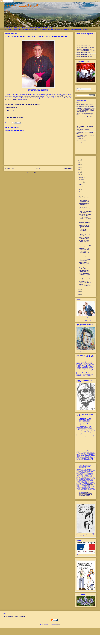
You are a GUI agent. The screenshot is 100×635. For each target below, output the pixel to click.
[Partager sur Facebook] (19, 123)
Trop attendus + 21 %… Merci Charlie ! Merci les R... (84, 230)
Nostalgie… (79, 146)
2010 (79, 294)
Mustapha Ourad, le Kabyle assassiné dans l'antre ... (84, 249)
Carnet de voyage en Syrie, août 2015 (84, 56)
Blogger (58, 624)
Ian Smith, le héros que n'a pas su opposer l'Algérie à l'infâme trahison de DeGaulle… (85, 114)
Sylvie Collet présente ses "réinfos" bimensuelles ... (84, 201)
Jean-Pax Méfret (80, 142)
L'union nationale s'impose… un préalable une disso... (85, 243)
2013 (79, 289)
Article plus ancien (66, 168)
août (80, 184)
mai (80, 189)
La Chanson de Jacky (81, 149)
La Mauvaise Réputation (81, 144)
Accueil (38, 168)
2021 (79, 165)
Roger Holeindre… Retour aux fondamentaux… (83, 130)
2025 (79, 159)
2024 (79, 160)
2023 (79, 162)
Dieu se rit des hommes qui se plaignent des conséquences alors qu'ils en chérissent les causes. (85, 494)
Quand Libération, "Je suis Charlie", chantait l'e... (84, 220)
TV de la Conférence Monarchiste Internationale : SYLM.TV (83, 152)
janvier (80, 196)
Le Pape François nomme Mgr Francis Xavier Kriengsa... (85, 266)
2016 (79, 174)
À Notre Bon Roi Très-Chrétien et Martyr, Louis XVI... (85, 212)
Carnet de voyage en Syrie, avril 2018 (84, 41)
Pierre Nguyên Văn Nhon (61, 97)
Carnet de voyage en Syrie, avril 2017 (84, 45)
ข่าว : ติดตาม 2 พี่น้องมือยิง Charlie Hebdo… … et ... (84, 252)
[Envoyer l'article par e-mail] (12, 122)
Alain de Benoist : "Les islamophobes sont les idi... (85, 218)
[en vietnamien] (14, 117)
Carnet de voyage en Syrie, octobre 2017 (85, 43)
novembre (81, 179)
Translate (82, 90)
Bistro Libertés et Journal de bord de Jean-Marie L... (85, 207)
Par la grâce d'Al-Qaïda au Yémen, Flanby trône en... (84, 241)
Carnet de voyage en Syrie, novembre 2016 (85, 47)
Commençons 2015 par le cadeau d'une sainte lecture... (85, 285)
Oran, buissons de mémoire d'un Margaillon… (86, 106)
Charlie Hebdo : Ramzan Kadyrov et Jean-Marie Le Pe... (84, 226)
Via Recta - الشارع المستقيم (21, 5)
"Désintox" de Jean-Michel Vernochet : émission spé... (84, 238)
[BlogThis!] (16, 123)
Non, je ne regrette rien (81, 140)
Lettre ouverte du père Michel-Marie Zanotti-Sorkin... (85, 215)
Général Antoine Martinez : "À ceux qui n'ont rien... (84, 204)
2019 (79, 169)
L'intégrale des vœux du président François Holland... (85, 282)
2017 (79, 172)
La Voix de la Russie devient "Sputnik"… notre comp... (84, 198)
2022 (79, 164)
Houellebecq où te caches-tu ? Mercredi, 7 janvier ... (85, 246)
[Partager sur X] (18, 123)
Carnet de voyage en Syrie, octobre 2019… (85, 39)
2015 (79, 176)
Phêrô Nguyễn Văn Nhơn (11, 99)
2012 (79, 291)
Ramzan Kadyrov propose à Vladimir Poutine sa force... (84, 271)
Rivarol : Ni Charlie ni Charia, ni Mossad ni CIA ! (85, 209)
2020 (79, 167)
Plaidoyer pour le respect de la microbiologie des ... (85, 260)
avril (80, 191)
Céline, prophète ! (89, 484)
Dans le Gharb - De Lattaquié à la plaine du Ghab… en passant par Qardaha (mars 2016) (86, 50)
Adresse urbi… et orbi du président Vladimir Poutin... (84, 277)
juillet (80, 186)
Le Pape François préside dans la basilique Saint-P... (85, 279)
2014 (79, 287)
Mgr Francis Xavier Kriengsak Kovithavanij (31, 96)
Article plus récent (10, 168)
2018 (79, 171)
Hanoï (25, 99)
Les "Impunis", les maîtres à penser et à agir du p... (84, 223)
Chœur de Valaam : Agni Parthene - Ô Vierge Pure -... (85, 268)
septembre (81, 182)
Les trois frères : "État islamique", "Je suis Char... (85, 235)
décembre (81, 177)
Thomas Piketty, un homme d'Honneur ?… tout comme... (85, 274)
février (80, 194)
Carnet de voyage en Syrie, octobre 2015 (85, 54)
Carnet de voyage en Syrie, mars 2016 (84, 52)
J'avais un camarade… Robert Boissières (85, 104)
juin (80, 187)
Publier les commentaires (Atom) (41, 173)
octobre (80, 181)
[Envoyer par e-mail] (15, 123)
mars (80, 193)
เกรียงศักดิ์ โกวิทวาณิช (62, 96)
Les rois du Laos (80, 138)
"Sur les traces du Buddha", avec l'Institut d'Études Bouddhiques (85, 124)
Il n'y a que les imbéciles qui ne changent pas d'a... (85, 257)
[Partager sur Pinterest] (20, 123)
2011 (79, 293)
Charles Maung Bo (27, 97)
